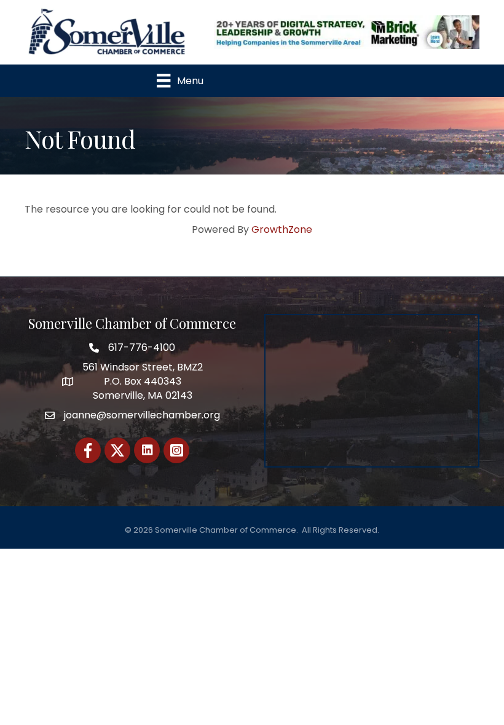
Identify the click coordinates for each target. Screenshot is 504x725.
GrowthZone (281, 229)
